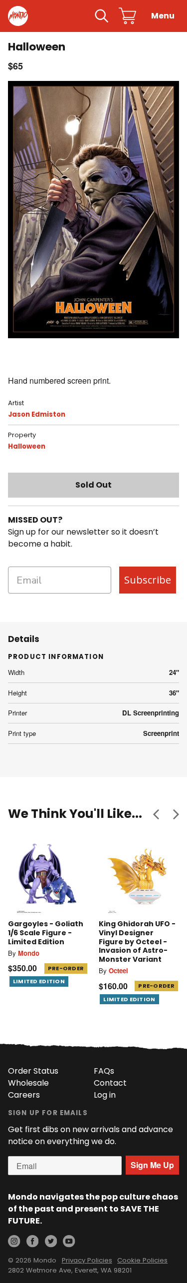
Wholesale (28, 1083)
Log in (105, 1095)
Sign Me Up (152, 1165)
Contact (110, 1083)
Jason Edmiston (36, 414)
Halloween (26, 446)
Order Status (33, 1071)
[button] (156, 814)
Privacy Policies (87, 1260)
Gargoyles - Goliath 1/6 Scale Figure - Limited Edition (45, 932)
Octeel (118, 970)
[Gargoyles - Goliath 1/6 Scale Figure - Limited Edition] (48, 873)
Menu (163, 15)
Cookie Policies (142, 1260)
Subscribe (147, 580)
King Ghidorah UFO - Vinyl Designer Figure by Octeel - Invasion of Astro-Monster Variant (137, 941)
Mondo (28, 953)
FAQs (104, 1071)
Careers (24, 1095)
